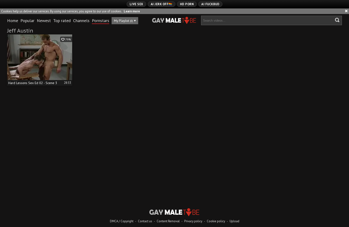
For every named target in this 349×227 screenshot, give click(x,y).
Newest (44, 20)
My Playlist (123, 21)
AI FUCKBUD (210, 4)
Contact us (145, 221)
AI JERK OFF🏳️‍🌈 (161, 4)
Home (12, 20)
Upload (234, 221)
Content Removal (168, 221)
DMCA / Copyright (121, 221)
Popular (27, 20)
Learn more (132, 11)
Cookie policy (216, 221)
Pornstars (100, 20)
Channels (81, 20)
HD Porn (187, 4)
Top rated (62, 20)
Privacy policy (193, 221)
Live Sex (136, 4)
